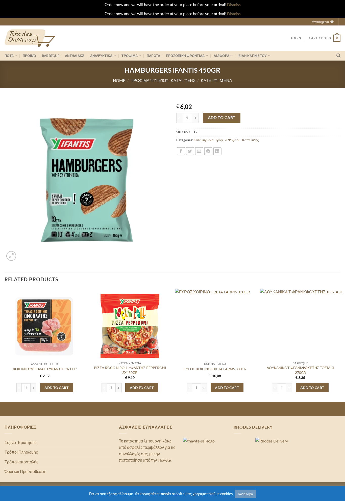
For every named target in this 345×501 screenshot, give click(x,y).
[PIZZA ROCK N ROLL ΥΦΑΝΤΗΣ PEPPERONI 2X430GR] (130, 326)
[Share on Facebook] (181, 151)
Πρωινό (29, 56)
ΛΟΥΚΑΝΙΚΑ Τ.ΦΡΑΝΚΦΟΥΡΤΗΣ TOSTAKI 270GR (300, 370)
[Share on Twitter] (190, 151)
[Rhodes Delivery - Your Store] (30, 38)
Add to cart (222, 117)
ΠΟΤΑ (9, 56)
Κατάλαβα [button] (245, 494)
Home (119, 80)
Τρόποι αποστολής (21, 461)
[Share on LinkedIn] (217, 151)
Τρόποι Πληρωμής (21, 452)
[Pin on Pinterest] (208, 151)
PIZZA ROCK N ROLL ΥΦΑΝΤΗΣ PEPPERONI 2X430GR (130, 370)
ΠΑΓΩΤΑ (153, 56)
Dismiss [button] (234, 4)
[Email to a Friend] (199, 151)
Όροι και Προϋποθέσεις (25, 471)
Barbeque (50, 56)
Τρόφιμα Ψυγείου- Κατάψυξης (163, 80)
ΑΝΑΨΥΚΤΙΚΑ (101, 56)
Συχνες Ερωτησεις (21, 442)
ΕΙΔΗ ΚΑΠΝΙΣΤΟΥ (252, 56)
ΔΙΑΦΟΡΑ (221, 56)
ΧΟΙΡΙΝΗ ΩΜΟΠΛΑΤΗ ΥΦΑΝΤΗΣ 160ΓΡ (45, 369)
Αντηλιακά (74, 56)
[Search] (338, 56)
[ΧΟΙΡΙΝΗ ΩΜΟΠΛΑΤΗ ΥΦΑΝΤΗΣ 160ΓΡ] (45, 326)
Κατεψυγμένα (216, 80)
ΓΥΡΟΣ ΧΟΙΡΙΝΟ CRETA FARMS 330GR (215, 369)
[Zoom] (11, 256)
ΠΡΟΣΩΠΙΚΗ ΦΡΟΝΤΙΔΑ (185, 56)
